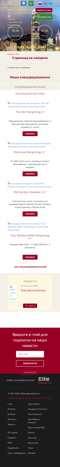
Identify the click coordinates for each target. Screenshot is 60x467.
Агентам (11, 409)
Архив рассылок (30, 372)
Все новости (30, 306)
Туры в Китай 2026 (36, 427)
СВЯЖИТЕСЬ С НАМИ (44, 10)
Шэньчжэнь (33, 443)
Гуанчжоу (32, 437)
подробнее (30, 134)
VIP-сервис (13, 432)
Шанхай (31, 453)
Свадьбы (12, 437)
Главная (11, 54)
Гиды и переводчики (17, 453)
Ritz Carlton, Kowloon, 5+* (30, 192)
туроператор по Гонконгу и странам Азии (29, 397)
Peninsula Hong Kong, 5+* (30, 152)
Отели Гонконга (35, 414)
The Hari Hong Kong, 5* (30, 111)
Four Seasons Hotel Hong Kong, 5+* (30, 237)
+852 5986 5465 (15, 22)
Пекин (30, 448)
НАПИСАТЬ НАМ (45, 17)
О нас (10, 404)
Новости (11, 424)
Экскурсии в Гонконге (37, 409)
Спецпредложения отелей (30, 87)
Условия (11, 414)
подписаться (30, 363)
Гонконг (31, 432)
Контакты (12, 419)
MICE (10, 443)
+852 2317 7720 (25, 10)
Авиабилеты (13, 448)
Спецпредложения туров (30, 93)
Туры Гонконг (34, 404)
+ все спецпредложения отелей (30, 267)
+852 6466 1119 (25, 13)
